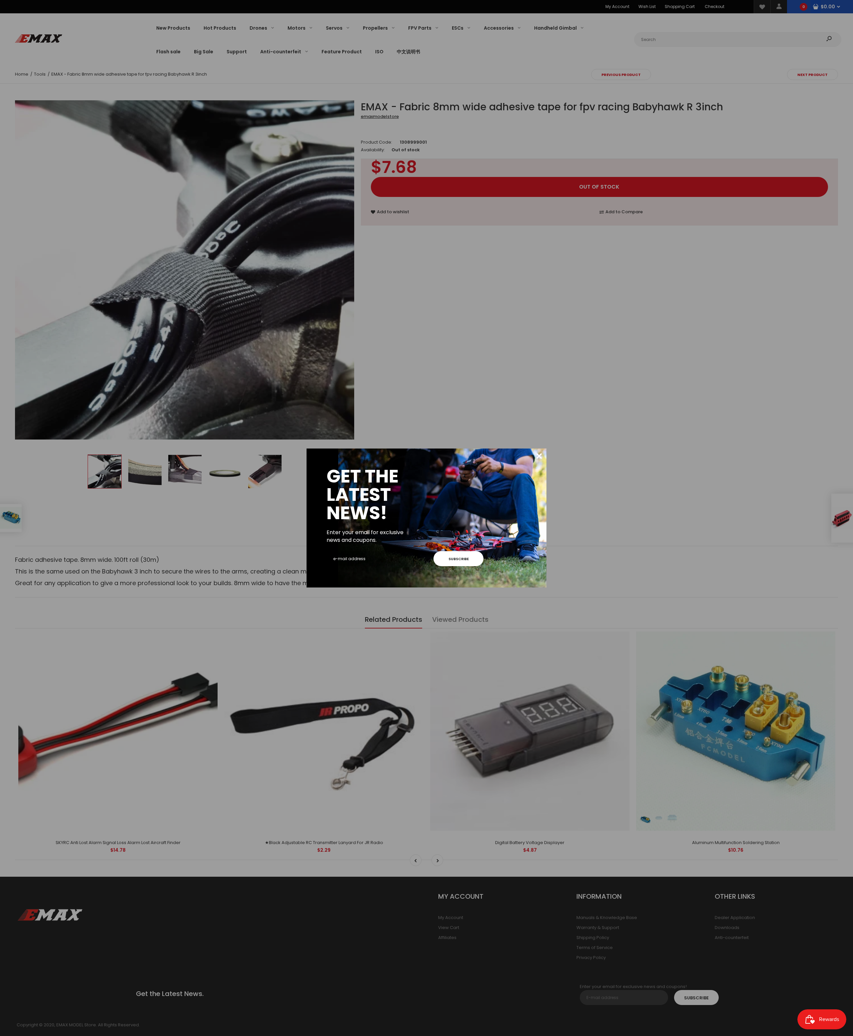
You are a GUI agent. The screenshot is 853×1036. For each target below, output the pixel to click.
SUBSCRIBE (458, 558)
